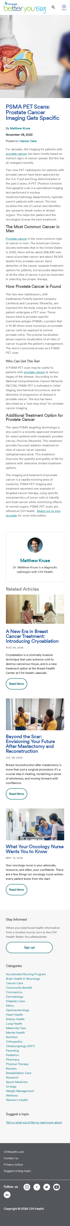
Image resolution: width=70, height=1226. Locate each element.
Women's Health (17, 1100)
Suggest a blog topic (17, 1171)
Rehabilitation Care (18, 1073)
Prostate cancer (16, 238)
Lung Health (14, 1023)
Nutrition (12, 1037)
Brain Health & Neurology (23, 978)
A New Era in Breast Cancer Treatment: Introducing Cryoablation (32, 636)
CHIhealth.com (14, 1152)
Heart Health (14, 1014)
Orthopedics (14, 1041)
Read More (16, 684)
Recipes (11, 1068)
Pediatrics (12, 1055)
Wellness (12, 1095)
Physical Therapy (17, 1064)
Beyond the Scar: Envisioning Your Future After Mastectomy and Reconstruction (30, 744)
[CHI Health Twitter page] (46, 1187)
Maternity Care (16, 1028)
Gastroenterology (17, 1010)
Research (12, 1077)
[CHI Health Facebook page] (36, 1187)
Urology (11, 1086)
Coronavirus (14, 992)
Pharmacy (12, 1059)
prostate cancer (16, 154)
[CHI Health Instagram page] (27, 1187)
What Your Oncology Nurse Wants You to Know (35, 849)
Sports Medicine (17, 1082)
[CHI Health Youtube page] (56, 1187)
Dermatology (14, 996)
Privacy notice (13, 1164)
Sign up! (29, 947)
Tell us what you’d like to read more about (34, 1122)
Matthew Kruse (20, 128)
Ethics (10, 1005)
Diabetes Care (15, 1001)
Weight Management (20, 1091)
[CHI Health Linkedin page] (7, 1194)
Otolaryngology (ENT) (20, 1046)
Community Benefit (19, 987)
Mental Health (15, 1032)
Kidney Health (15, 1019)
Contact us (11, 1158)
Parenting (12, 1050)
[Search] (53, 7)
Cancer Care (28, 141)
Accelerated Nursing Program (26, 974)
